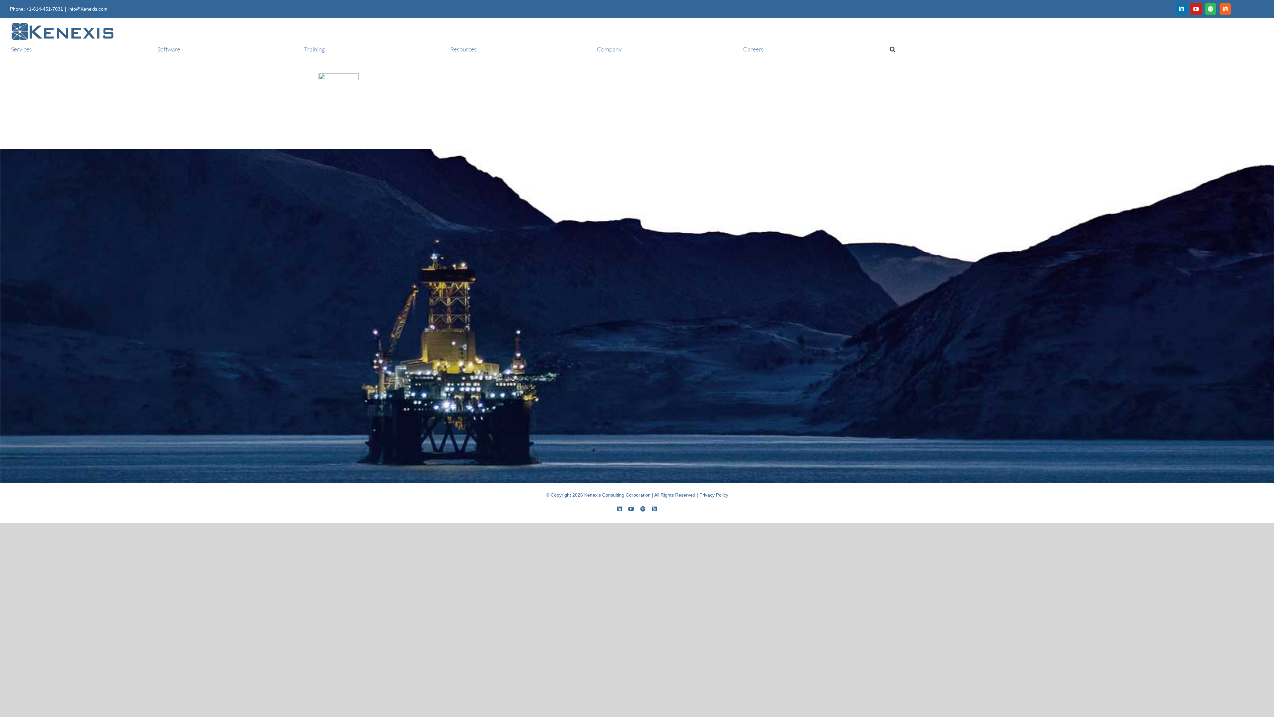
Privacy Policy (713, 495)
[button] (890, 49)
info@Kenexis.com (87, 9)
